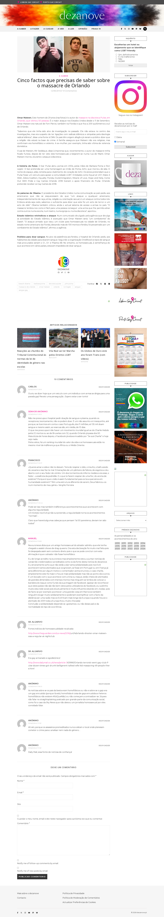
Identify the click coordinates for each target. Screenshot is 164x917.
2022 (130, 549)
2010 (117, 543)
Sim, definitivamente (128, 55)
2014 (143, 543)
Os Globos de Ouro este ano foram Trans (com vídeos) (94, 354)
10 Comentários (69, 90)
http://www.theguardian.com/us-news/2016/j (49, 633)
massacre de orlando (27, 287)
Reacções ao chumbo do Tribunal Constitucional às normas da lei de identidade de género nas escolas (31, 358)
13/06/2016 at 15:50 (35, 541)
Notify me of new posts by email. (32, 871)
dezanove (63, 269)
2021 (123, 549)
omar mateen (44, 287)
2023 (136, 549)
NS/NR (121, 61)
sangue (77, 287)
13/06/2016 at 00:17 (35, 463)
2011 (124, 543)
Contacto (21, 898)
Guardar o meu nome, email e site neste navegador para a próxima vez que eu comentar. (60, 819)
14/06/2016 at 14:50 (35, 654)
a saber (21, 29)
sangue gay (23, 290)
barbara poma (39, 284)
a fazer (34, 29)
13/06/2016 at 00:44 (35, 503)
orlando (57, 287)
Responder (104, 387)
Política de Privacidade (73, 893)
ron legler (67, 287)
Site (19, 804)
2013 (136, 543)
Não (120, 59)
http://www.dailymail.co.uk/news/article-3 (47, 662)
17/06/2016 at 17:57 (34, 723)
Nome (20, 781)
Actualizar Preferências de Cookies (79, 902)
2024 (142, 549)
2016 (124, 546)
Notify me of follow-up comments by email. (38, 863)
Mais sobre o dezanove (28, 893)
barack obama (24, 284)
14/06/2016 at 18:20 (35, 686)
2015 (117, 546)
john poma (69, 284)
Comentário (23, 823)
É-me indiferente (126, 57)
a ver (61, 29)
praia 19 (96, 29)
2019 (143, 546)
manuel (32, 538)
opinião (82, 29)
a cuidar (48, 29)
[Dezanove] (82, 15)
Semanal (120, 142)
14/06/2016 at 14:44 (35, 625)
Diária (119, 137)
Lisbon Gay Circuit (29, 2)
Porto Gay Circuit (52, 2)
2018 (136, 546)
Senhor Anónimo (38, 411)
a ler (71, 29)
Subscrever (131, 147)
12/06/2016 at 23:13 (35, 389)
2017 (130, 546)
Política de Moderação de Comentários (81, 898)
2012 (130, 543)
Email (20, 792)
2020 (117, 549)
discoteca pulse (55, 284)
